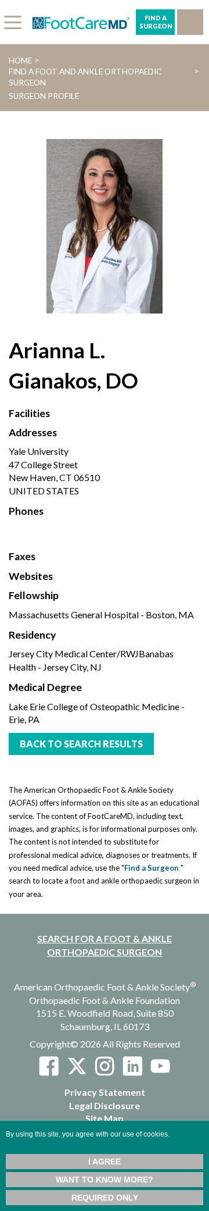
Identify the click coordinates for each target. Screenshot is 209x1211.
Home (20, 60)
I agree (104, 1161)
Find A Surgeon (155, 22)
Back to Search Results (81, 743)
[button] (190, 22)
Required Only (104, 1197)
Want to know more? (104, 1179)
